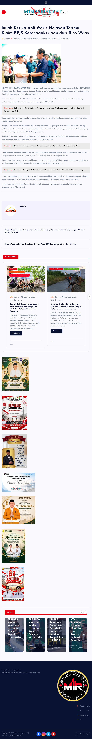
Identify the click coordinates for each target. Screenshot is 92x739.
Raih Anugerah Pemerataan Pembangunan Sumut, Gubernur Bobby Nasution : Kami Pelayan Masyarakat (35, 622)
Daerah (13, 269)
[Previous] (81, 612)
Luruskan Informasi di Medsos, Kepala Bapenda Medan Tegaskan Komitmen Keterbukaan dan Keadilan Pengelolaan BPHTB (56, 622)
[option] (14, 635)
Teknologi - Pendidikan (19, 275)
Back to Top (84, 734)
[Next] (85, 612)
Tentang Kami (85, 706)
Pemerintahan (27, 39)
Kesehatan (16, 39)
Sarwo (8, 39)
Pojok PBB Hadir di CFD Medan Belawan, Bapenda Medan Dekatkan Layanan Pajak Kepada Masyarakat (14, 622)
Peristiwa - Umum (39, 39)
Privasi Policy (84, 715)
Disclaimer (83, 720)
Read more (16, 333)
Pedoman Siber (85, 711)
